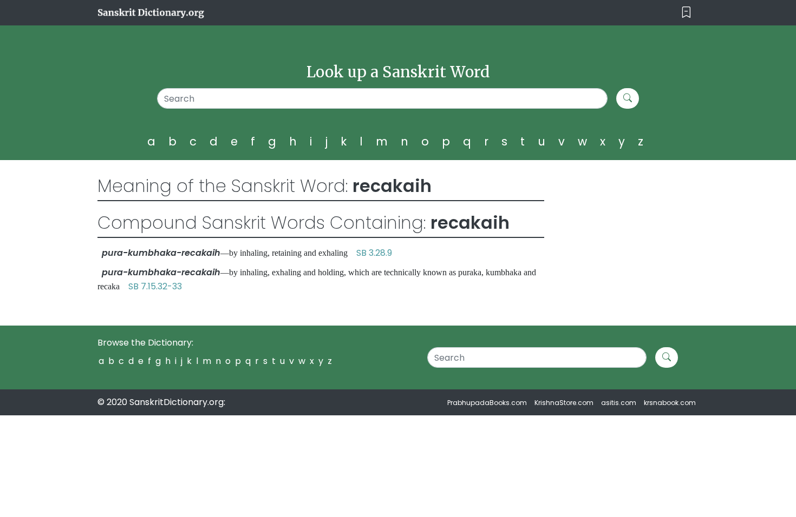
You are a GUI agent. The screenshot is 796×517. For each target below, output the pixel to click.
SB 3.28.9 (374, 253)
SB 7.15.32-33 (155, 286)
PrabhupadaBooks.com (487, 402)
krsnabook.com (670, 402)
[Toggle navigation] (686, 13)
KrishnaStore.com (563, 402)
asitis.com (618, 402)
